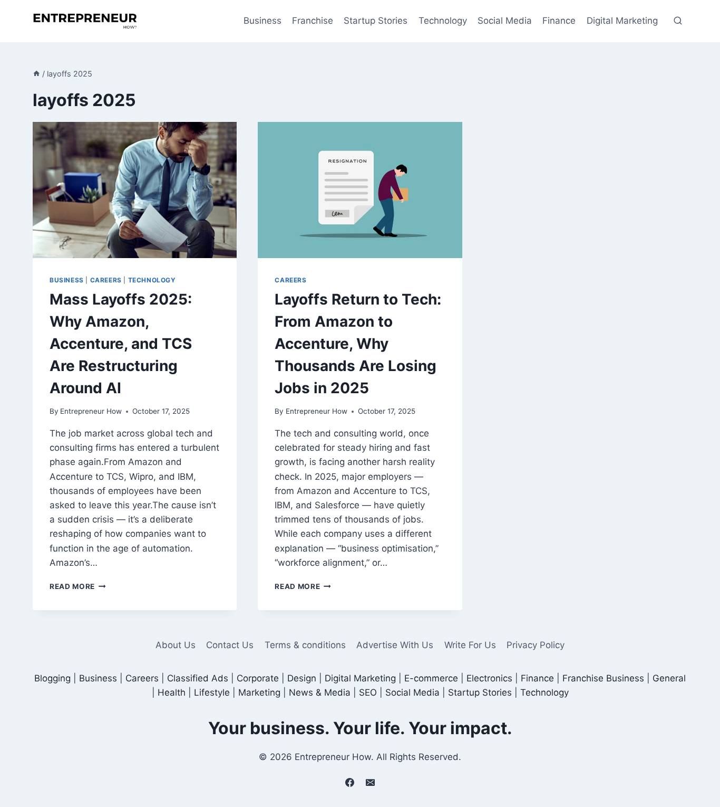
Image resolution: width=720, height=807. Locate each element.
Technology (443, 20)
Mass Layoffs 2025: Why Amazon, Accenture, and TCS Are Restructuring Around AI (121, 343)
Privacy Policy (536, 645)
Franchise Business (603, 678)
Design (301, 678)
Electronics (489, 678)
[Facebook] (349, 782)
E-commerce (431, 678)
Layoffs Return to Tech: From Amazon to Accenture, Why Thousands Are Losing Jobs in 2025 (358, 343)
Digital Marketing (622, 20)
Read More (78, 586)
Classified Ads (197, 678)
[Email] (371, 782)
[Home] (36, 73)
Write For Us (470, 645)
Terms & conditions (305, 645)
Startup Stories (375, 20)
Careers (106, 280)
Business (262, 20)
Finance (559, 20)
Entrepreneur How (91, 411)
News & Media (320, 692)
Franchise (312, 20)
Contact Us (230, 645)
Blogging (52, 678)
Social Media (505, 20)
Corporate (258, 678)
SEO (368, 692)
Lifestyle (212, 692)
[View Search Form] (677, 21)
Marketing (259, 692)
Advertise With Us (394, 645)
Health (172, 692)
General (669, 678)
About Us (175, 645)
